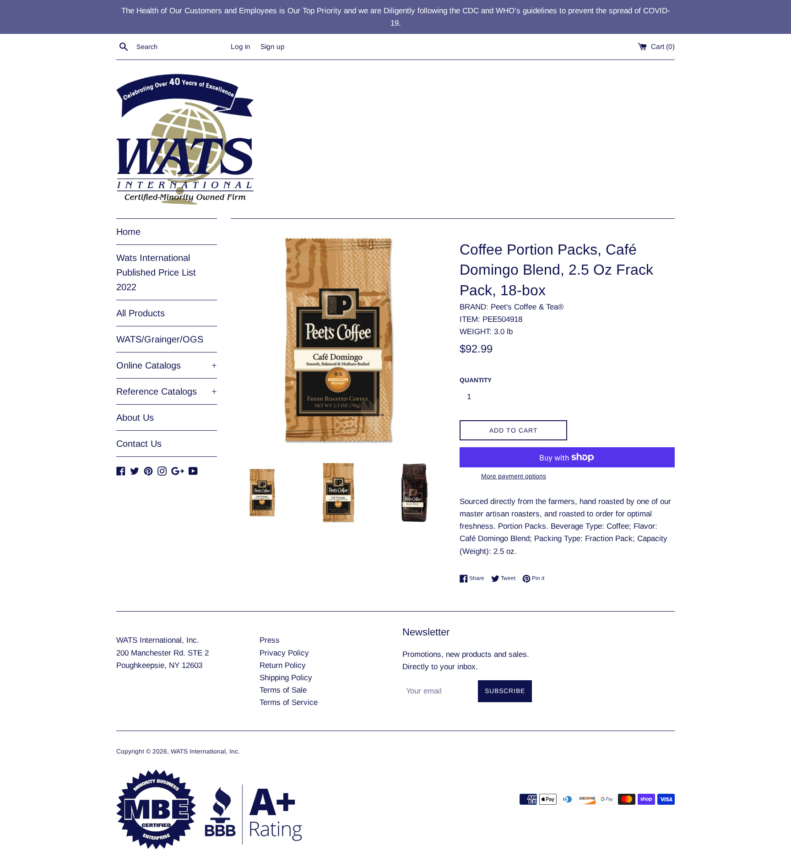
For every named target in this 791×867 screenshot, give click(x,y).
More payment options (513, 476)
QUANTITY (476, 380)
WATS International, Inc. (205, 751)
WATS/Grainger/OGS (159, 339)
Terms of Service (289, 702)
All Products (140, 313)
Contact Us (139, 444)
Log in (240, 46)
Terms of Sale (283, 690)
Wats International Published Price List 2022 (156, 272)
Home (128, 232)
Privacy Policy (284, 653)
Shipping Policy (286, 677)
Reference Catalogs (166, 391)
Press (270, 640)
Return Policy (283, 665)
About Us (135, 417)
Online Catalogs (166, 365)
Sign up (272, 46)
